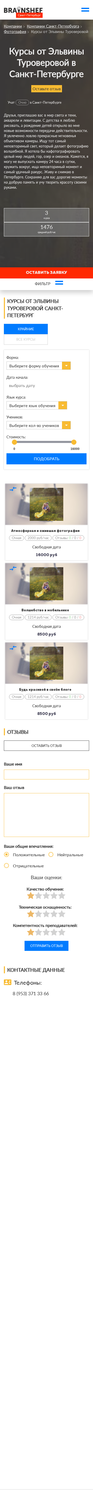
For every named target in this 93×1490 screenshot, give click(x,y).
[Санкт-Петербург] (23, 10)
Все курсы (25, 339)
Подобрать (46, 458)
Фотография (15, 31)
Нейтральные (70, 854)
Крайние (26, 329)
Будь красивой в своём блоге (45, 690)
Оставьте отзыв (47, 88)
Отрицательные (28, 865)
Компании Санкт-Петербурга (53, 26)
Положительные (29, 854)
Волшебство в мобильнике (45, 610)
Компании (13, 26)
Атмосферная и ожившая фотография (45, 531)
